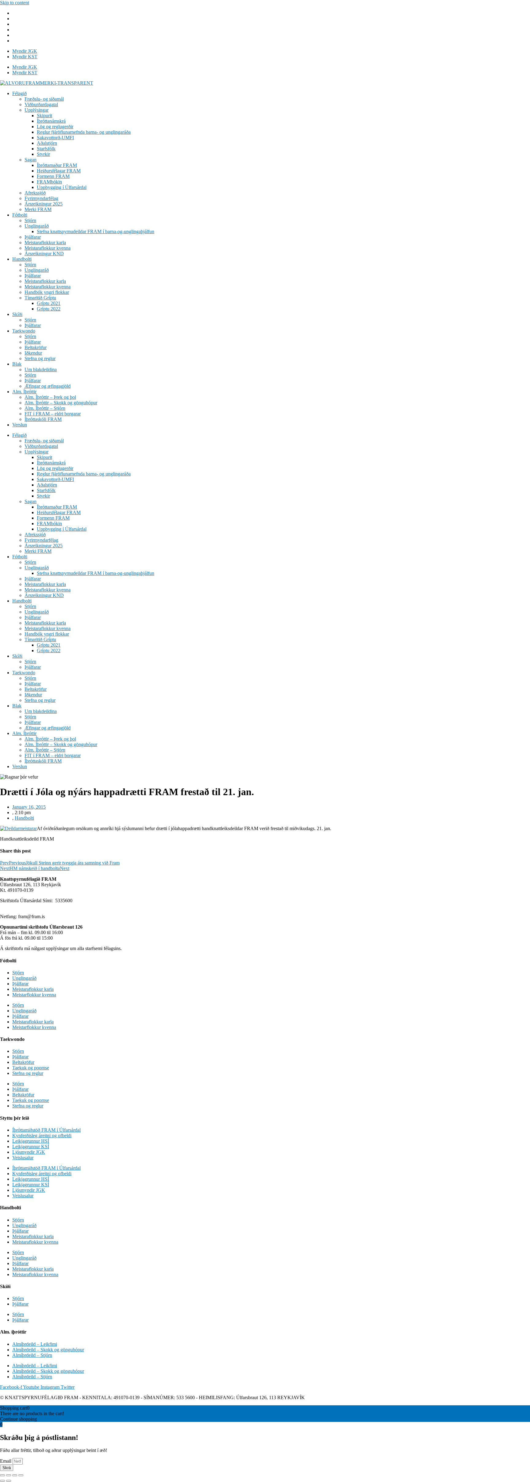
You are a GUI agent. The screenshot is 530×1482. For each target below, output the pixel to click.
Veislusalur (22, 1157)
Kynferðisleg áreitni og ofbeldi (41, 1135)
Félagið (19, 93)
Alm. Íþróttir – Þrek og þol (50, 397)
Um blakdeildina (41, 369)
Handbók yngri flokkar (47, 292)
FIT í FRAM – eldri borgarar (53, 413)
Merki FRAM (38, 209)
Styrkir (43, 154)
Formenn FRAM (53, 176)
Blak (16, 364)
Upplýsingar (36, 110)
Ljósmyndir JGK (28, 1152)
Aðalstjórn (47, 143)
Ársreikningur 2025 (44, 203)
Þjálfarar (33, 237)
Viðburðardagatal (41, 104)
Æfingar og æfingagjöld (48, 386)
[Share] (8, 1475)
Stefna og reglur (40, 358)
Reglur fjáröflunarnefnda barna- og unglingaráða (84, 132)
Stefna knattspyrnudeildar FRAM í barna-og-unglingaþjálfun (95, 231)
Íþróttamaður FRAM (57, 165)
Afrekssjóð (35, 192)
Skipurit (44, 115)
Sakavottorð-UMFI (55, 137)
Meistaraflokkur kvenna (48, 248)
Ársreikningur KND (44, 253)
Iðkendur (33, 353)
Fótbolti (19, 214)
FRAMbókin (49, 181)
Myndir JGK (24, 51)
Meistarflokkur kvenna (34, 994)
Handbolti (22, 259)
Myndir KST (24, 56)
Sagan (30, 159)
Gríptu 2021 (48, 303)
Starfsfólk (46, 148)
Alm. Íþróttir (24, 391)
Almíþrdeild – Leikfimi (34, 1344)
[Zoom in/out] (20, 1475)
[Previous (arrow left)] (2, 1481)
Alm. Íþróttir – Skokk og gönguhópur (61, 402)
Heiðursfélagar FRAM (59, 170)
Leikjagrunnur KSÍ (30, 1146)
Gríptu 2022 (48, 308)
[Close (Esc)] (2, 1475)
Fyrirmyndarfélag (41, 198)
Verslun (19, 424)
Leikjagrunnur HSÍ (30, 1141)
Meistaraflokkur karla (45, 242)
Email (6, 1461)
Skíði (17, 314)
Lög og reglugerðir (55, 126)
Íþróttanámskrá (51, 121)
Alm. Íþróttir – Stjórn (45, 408)
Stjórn (30, 220)
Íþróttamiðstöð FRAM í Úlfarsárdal (46, 1130)
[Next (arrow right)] (8, 1481)
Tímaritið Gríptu (40, 297)
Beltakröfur (36, 347)
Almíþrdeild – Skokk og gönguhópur (48, 1349)
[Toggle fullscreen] (14, 1475)
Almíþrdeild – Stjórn (32, 1355)
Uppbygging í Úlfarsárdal (61, 187)
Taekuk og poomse (30, 1067)
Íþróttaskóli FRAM (43, 419)
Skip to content (14, 2)
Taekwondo (23, 330)
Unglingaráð (37, 226)
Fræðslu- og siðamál (44, 99)
